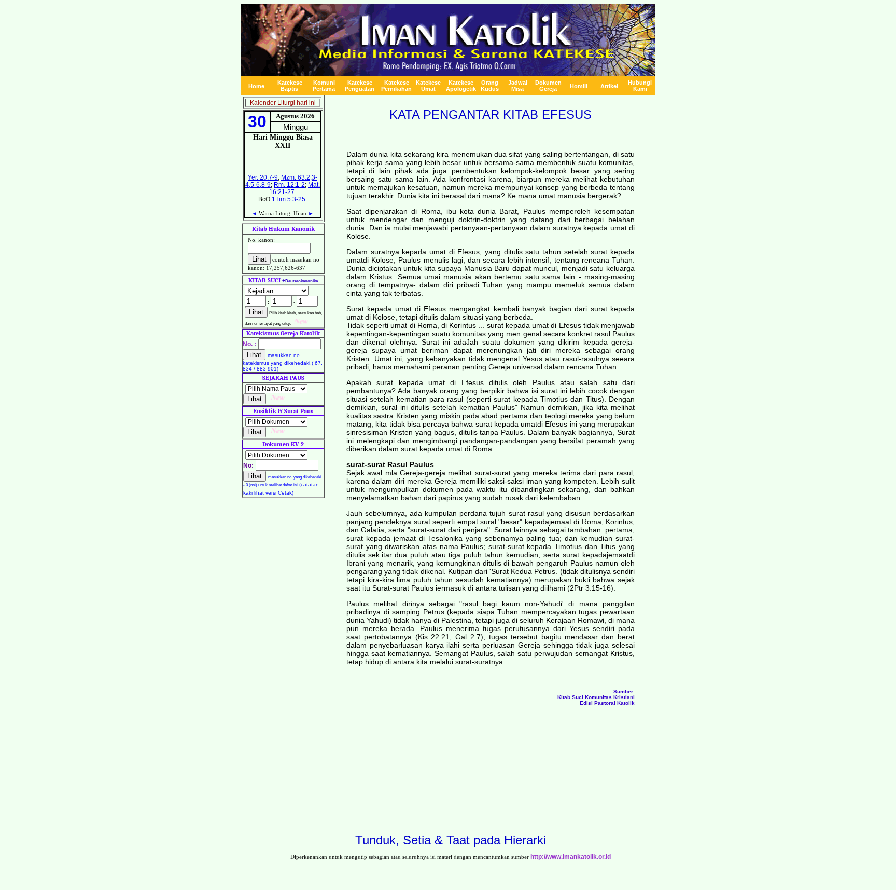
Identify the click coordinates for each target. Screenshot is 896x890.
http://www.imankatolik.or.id (570, 856)
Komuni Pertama (324, 85)
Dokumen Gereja (548, 85)
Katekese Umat (428, 85)
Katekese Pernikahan (396, 85)
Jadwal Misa (517, 85)
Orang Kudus (490, 85)
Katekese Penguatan (359, 85)
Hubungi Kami (640, 85)
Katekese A (461, 85)
